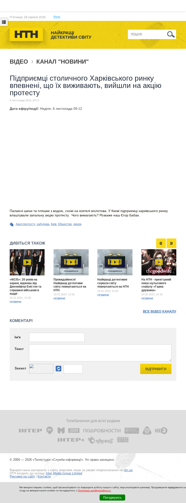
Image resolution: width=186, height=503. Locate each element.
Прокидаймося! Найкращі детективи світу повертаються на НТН (70, 285)
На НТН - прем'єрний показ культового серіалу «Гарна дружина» (156, 285)
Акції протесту (25, 224)
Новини (15, 301)
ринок (77, 224)
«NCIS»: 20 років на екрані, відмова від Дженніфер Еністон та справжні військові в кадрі (25, 286)
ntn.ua (128, 470)
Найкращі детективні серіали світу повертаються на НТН (113, 283)
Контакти (44, 476)
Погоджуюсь (112, 497)
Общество (65, 224)
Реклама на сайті (22, 476)
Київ (53, 224)
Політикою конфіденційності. (94, 490)
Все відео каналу (159, 311)
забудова (43, 224)
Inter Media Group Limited (64, 473)
